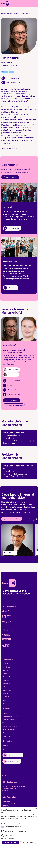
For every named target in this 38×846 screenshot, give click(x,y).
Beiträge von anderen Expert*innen (19, 442)
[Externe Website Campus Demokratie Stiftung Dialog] (6, 635)
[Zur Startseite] (9, 583)
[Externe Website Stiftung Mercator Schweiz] (6, 616)
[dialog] (19, 826)
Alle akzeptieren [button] (10, 842)
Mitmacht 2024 (12, 390)
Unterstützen (7, 741)
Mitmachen (7, 708)
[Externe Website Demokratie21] (6, 639)
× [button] (36, 809)
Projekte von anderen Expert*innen (15, 475)
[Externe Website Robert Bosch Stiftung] (6, 611)
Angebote (9, 13)
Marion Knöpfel (25, 13)
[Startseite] (5, 3)
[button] (35, 3)
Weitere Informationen (25, 824)
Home (3, 13)
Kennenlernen (8, 659)
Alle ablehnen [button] (28, 842)
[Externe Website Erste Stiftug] (6, 622)
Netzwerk (17, 13)
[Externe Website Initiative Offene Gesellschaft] (6, 645)
